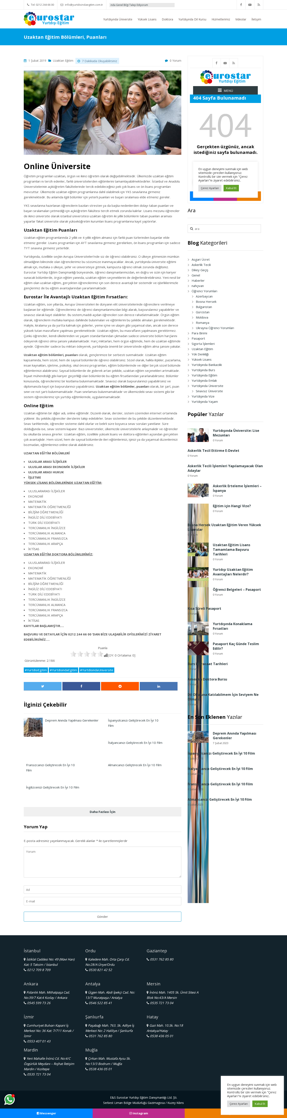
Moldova (202, 317)
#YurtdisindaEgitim (63, 670)
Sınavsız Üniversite (209, 391)
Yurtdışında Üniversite (117, 19)
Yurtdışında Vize (203, 396)
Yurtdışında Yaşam (205, 401)
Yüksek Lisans (147, 19)
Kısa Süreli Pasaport (204, 608)
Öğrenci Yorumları (204, 291)
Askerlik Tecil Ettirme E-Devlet (213, 450)
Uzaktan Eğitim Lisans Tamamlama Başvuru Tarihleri (231, 549)
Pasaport (198, 338)
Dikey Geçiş (200, 270)
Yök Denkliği (200, 354)
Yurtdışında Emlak (204, 380)
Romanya (202, 322)
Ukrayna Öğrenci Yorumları (215, 328)
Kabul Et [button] (260, 1104)
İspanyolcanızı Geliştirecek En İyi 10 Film (221, 753)
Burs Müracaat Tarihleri (208, 664)
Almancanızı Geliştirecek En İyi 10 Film (220, 799)
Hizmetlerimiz (221, 19)
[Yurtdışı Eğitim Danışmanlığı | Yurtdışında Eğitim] (49, 18)
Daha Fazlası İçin (102, 812)
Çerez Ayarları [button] (239, 1104)
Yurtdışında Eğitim (204, 375)
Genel (196, 275)
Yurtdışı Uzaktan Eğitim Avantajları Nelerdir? (233, 571)
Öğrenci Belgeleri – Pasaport (237, 589)
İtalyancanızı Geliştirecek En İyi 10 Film (220, 768)
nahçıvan (198, 286)
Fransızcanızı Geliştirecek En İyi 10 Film (220, 784)
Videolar (240, 19)
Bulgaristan (204, 307)
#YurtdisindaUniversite (96, 670)
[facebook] (241, 4)
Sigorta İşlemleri (203, 344)
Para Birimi (199, 333)
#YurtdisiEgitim (36, 670)
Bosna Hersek (206, 301)
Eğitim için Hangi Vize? (232, 506)
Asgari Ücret (201, 259)
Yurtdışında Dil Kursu (192, 19)
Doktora (167, 19)
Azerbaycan (204, 296)
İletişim (256, 19)
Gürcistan (202, 312)
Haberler (198, 280)
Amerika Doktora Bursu (207, 679)
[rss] (258, 4)
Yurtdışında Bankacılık (207, 365)
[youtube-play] (250, 4)
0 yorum (175, 61)
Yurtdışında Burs (203, 370)
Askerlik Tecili (201, 265)
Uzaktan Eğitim (63, 61)
